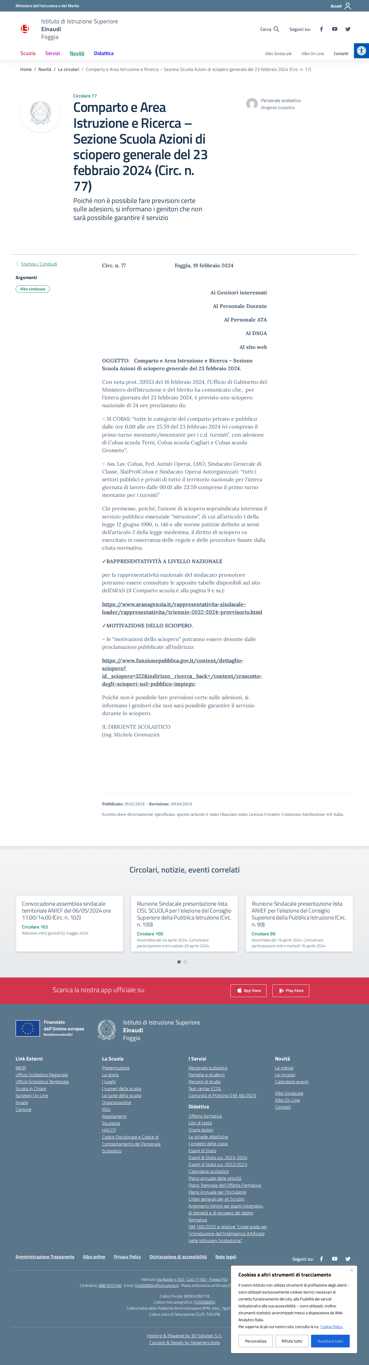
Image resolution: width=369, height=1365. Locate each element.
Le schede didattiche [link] (208, 1136)
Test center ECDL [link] (205, 1088)
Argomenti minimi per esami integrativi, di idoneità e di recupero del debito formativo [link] (226, 1212)
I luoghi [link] (109, 1081)
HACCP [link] (109, 1130)
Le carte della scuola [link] (121, 1095)
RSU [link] (106, 1109)
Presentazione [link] (115, 1067)
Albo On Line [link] (313, 53)
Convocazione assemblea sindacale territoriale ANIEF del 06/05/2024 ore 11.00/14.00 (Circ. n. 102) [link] (66, 910)
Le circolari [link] (285, 1074)
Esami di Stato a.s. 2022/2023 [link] (218, 1164)
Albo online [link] (94, 1256)
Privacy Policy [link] (127, 1256)
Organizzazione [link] (116, 1102)
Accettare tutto (330, 1341)
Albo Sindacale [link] (278, 53)
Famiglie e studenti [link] (207, 1074)
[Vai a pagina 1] (179, 962)
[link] (361, 50)
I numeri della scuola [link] (121, 1088)
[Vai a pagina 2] (185, 962)
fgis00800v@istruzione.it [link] (157, 1285)
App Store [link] (252, 990)
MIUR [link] (21, 1067)
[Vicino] (351, 1270)
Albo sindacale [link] (32, 289)
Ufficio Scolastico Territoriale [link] (42, 1081)
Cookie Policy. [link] (332, 1326)
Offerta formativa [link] (205, 1115)
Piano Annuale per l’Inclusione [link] (217, 1192)
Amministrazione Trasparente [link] (45, 1256)
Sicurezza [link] (111, 1123)
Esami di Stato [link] (202, 1150)
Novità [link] (77, 53)
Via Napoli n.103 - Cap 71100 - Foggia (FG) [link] (192, 1279)
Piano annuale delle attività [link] (215, 1178)
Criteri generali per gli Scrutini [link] (216, 1198)
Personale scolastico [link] (208, 1067)
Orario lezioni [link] (201, 1129)
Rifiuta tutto (292, 1341)
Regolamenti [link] (114, 1116)
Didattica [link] (104, 53)
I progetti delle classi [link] (208, 1143)
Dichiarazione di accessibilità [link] (178, 1256)
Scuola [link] (27, 53)
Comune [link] (23, 1109)
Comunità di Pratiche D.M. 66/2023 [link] (222, 1095)
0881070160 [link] (110, 1285)
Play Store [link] (294, 990)
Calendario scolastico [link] (209, 1171)
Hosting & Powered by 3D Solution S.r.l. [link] (184, 1335)
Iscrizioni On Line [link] (32, 1095)
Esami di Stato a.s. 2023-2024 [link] (218, 1157)
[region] (294, 1309)
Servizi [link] (52, 53)
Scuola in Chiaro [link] (31, 1088)
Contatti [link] (341, 53)
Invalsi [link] (22, 1102)
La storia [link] (110, 1074)
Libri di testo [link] (200, 1122)
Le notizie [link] (284, 1067)
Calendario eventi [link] (291, 1081)
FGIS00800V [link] (204, 1302)
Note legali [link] (225, 1256)
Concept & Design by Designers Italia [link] (184, 1342)
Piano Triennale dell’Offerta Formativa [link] (225, 1185)
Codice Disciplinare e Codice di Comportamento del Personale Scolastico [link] (131, 1143)
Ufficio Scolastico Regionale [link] (42, 1074)
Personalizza (255, 1341)
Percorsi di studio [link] (205, 1081)
